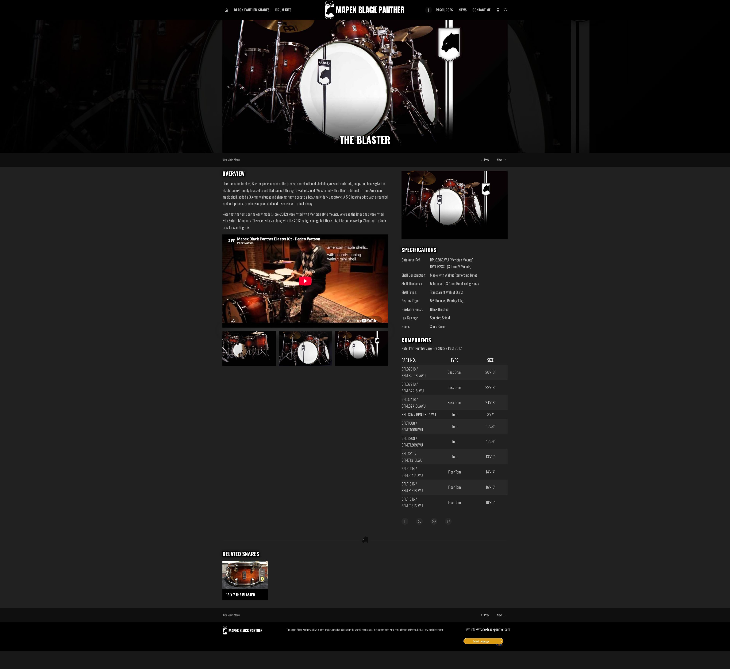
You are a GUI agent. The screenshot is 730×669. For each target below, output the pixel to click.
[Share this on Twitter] (419, 521)
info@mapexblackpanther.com (490, 629)
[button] (506, 10)
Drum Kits (283, 9)
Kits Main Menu (231, 159)
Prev (486, 159)
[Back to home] (365, 9)
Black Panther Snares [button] (252, 9)
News (463, 9)
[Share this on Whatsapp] (433, 521)
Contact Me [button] (481, 9)
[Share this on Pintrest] (448, 521)
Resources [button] (444, 9)
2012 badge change (306, 220)
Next (499, 159)
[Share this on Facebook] (405, 521)
